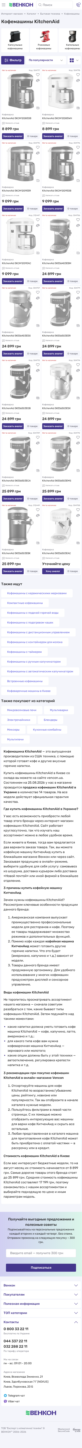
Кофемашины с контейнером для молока (34, 642)
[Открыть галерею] (38, 108)
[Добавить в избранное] (38, 75)
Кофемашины (72, 13)
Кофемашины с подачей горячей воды (33, 613)
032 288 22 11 (15, 1346)
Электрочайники (18, 720)
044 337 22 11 (15, 1341)
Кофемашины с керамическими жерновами (37, 593)
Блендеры (50, 720)
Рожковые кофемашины (43, 46)
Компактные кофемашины (25, 603)
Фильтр (15, 60)
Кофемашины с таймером (24, 652)
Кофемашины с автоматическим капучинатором (40, 671)
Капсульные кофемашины (15, 46)
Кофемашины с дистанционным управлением (38, 632)
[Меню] (3, 4)
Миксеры (13, 729)
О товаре (32, 136)
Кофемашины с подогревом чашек (30, 622)
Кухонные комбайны (47, 729)
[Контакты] (78, 4)
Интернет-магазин (12, 13)
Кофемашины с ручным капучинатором (34, 661)
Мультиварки (59, 710)
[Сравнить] (38, 80)
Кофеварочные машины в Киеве (29, 691)
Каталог (31, 13)
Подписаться (41, 1267)
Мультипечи (15, 739)
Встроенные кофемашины (25, 681)
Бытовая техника (50, 13)
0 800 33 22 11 (16, 1329)
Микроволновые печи (21, 710)
